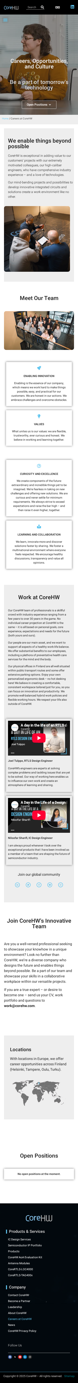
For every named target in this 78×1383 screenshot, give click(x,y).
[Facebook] (10, 1357)
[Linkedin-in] (25, 1357)
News (11, 1325)
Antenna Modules (19, 1263)
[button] (57, 7)
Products (13, 1251)
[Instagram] (30, 1357)
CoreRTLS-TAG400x (20, 1275)
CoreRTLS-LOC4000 (20, 1269)
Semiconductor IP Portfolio (25, 1246)
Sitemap (69, 1376)
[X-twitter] (15, 1357)
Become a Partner (19, 1301)
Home (5, 118)
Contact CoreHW (18, 1295)
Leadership (15, 1307)
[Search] (42, 7)
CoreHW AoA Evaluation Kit (25, 1257)
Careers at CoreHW (20, 1319)
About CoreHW (17, 1313)
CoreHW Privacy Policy (22, 1331)
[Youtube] (20, 1357)
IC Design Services (19, 1240)
